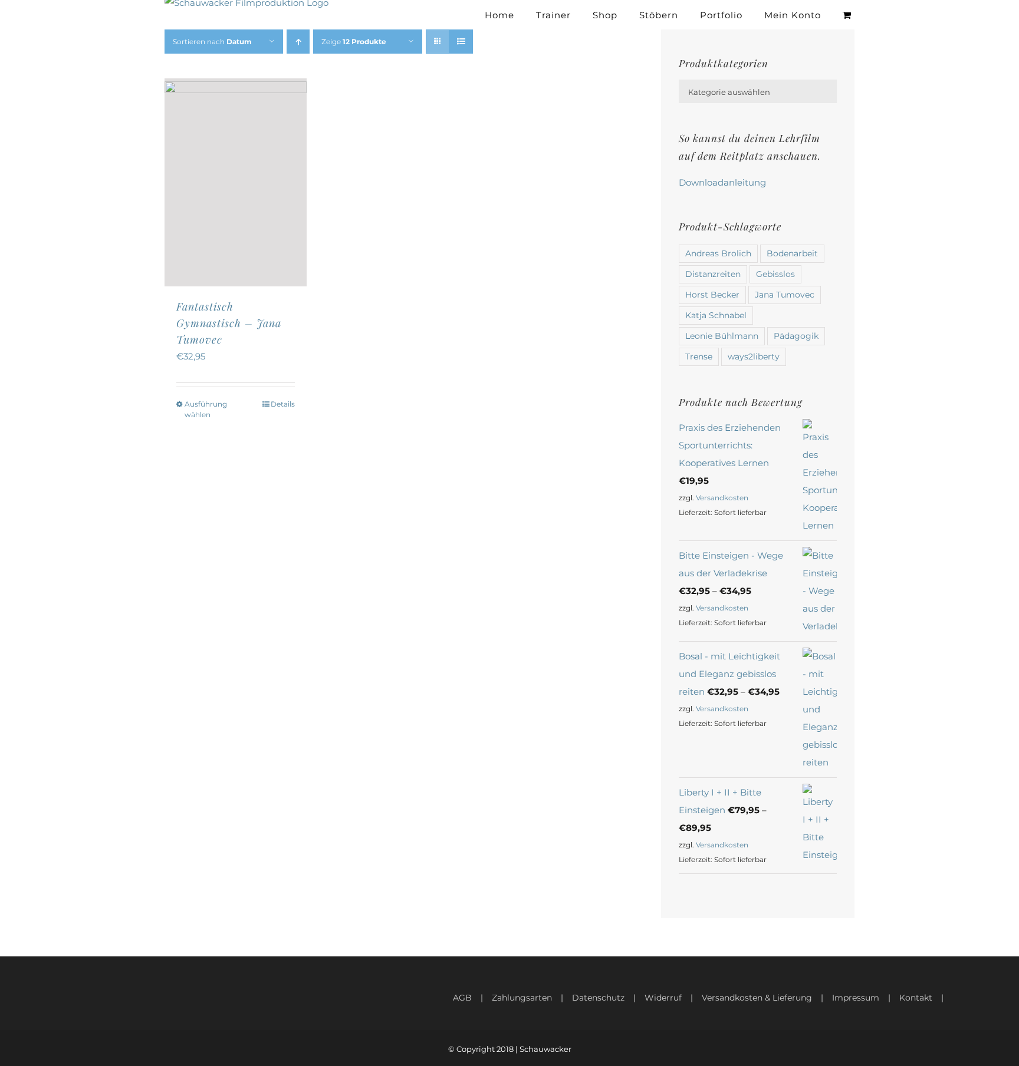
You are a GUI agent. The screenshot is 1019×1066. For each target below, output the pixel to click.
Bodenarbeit (792, 253)
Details (283, 404)
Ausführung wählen (206, 409)
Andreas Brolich (718, 253)
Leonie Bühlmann (721, 336)
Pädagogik (796, 336)
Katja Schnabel (716, 315)
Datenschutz (598, 997)
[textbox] (757, 92)
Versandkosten (722, 497)
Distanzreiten (713, 274)
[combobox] (758, 91)
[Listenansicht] (460, 41)
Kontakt (915, 997)
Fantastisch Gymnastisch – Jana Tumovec (228, 322)
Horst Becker (712, 294)
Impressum (855, 997)
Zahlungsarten (522, 997)
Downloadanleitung (722, 182)
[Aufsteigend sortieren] (298, 41)
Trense (698, 356)
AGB (462, 997)
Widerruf (663, 997)
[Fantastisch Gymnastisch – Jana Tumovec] (236, 182)
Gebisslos (775, 274)
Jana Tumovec (784, 294)
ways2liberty (754, 356)
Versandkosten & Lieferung (757, 997)
